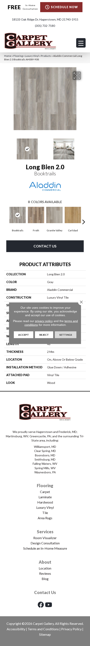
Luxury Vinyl (32, 55)
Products (46, 55)
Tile (45, 513)
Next (84, 147)
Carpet (45, 492)
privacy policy (44, 320)
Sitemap (45, 634)
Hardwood (45, 502)
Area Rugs (45, 518)
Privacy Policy (71, 629)
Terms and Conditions (43, 629)
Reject (44, 334)
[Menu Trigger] (81, 43)
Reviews (45, 573)
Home (7, 55)
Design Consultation (45, 543)
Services (45, 531)
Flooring (18, 55)
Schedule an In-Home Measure (45, 548)
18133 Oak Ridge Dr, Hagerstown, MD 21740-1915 (45, 19)
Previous (6, 147)
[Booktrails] (17, 215)
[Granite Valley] (54, 215)
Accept (23, 334)
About (45, 561)
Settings (65, 334)
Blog (45, 579)
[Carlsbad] (73, 215)
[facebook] (41, 604)
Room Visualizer (45, 538)
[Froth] (36, 215)
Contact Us (45, 246)
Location (45, 568)
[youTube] (48, 604)
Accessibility (16, 629)
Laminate (45, 497)
